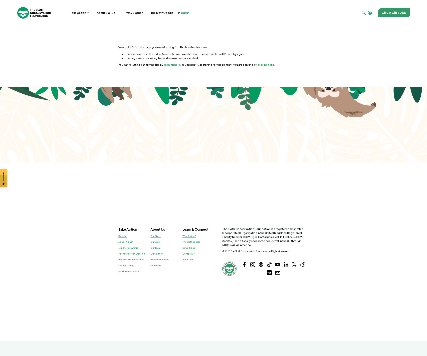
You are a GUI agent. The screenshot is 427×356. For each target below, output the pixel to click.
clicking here (172, 64)
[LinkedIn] (286, 264)
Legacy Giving (126, 265)
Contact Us (188, 253)
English (185, 12)
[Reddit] (302, 264)
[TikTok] (269, 264)
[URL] (269, 273)
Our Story (155, 236)
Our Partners (157, 253)
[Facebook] (244, 264)
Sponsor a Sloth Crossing (131, 253)
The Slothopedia (191, 242)
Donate (122, 236)
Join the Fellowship (128, 248)
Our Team (155, 248)
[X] (294, 264)
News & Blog (188, 248)
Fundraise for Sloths (128, 271)
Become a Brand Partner (131, 259)
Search (364, 13)
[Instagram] (252, 264)
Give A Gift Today (394, 12)
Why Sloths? (134, 13)
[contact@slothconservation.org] (277, 273)
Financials (155, 265)
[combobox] (183, 13)
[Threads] (261, 264)
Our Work (155, 242)
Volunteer (187, 259)
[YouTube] (277, 264)
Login (370, 13)
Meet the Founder (159, 259)
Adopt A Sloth (125, 242)
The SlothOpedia (162, 13)
